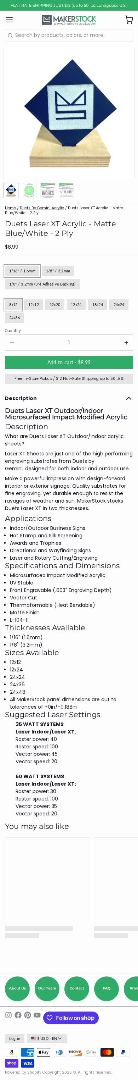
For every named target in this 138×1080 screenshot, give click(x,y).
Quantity (13, 330)
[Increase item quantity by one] (126, 342)
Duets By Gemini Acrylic (42, 208)
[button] (69, 362)
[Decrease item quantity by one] (11, 342)
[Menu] (11, 20)
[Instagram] (8, 1018)
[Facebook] (18, 1018)
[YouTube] (37, 1018)
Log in (15, 1038)
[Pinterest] (27, 1018)
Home (10, 208)
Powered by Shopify (23, 1072)
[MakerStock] (69, 20)
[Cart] (126, 20)
